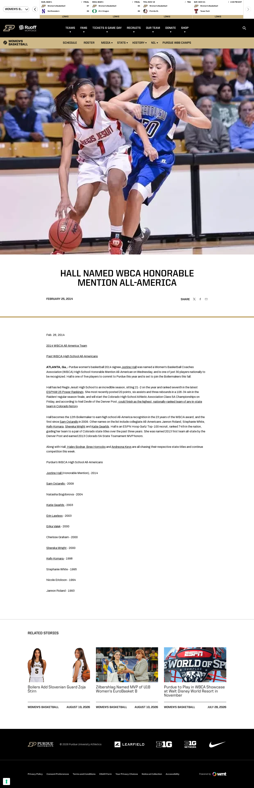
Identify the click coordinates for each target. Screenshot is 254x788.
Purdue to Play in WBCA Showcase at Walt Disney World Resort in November (194, 691)
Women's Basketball (43, 707)
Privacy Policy (35, 774)
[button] (35, 9)
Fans (83, 28)
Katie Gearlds (100, 426)
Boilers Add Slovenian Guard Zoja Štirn (57, 689)
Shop (185, 28)
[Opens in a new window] (129, 744)
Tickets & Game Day (107, 28)
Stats (121, 42)
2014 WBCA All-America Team (66, 345)
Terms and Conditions (84, 774)
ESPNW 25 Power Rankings (64, 392)
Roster (89, 42)
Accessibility (172, 774)
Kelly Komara (55, 426)
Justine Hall (129, 367)
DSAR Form (105, 774)
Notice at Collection (152, 774)
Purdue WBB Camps (177, 42)
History (138, 42)
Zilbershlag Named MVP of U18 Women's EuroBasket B (123, 689)
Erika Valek (53, 526)
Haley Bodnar (76, 446)
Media (105, 42)
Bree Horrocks (96, 446)
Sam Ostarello (69, 421)
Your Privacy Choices (126, 774)
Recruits (134, 28)
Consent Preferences (57, 774)
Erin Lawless (54, 515)
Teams (70, 28)
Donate (170, 28)
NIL (153, 42)
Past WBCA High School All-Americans (72, 356)
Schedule (70, 42)
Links (65, 17)
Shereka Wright (75, 426)
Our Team (153, 28)
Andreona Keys (121, 446)
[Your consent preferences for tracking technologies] (6, 781)
